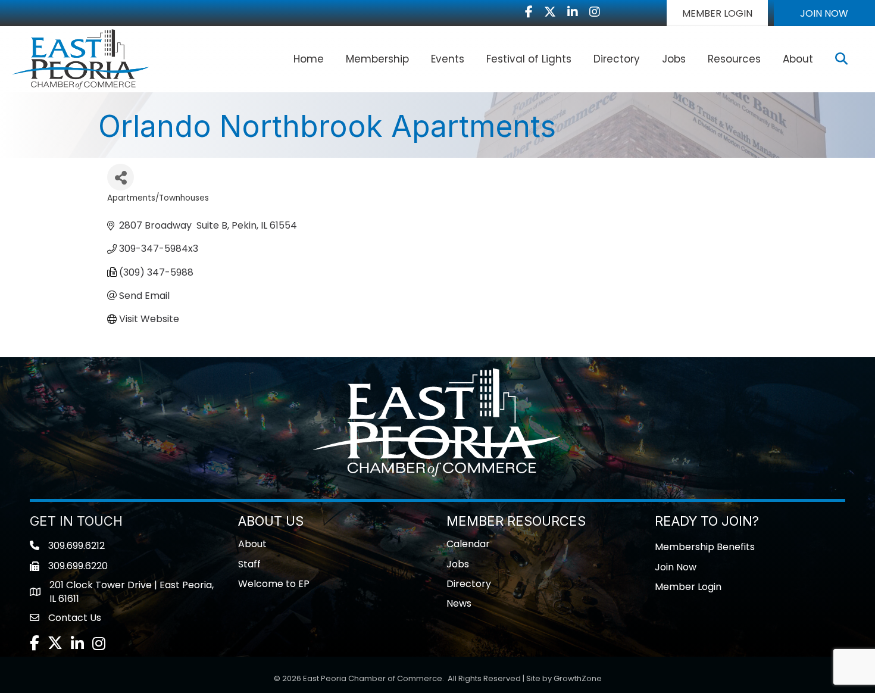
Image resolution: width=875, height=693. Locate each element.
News (458, 603)
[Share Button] (120, 177)
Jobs (674, 59)
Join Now (675, 567)
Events (447, 59)
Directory (616, 59)
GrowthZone (578, 678)
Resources (734, 59)
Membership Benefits (705, 547)
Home (308, 59)
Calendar (468, 544)
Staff (249, 564)
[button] (717, 13)
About (798, 59)
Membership (377, 59)
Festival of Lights (528, 59)
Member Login (688, 587)
